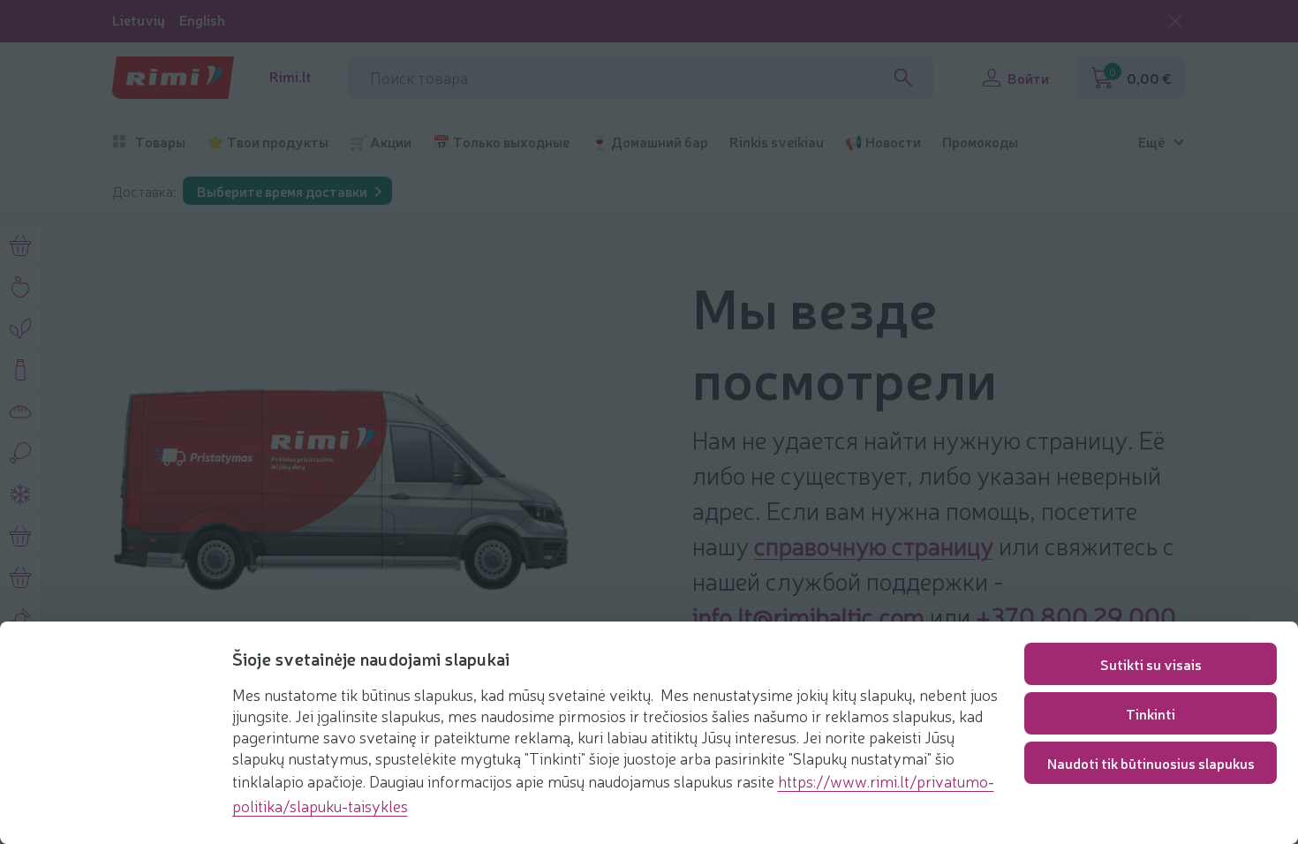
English (202, 20)
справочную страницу (873, 544)
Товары (160, 141)
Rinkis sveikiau (776, 141)
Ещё (1151, 141)
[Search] (903, 77)
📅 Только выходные (501, 141)
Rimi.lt (290, 76)
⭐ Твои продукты (267, 141)
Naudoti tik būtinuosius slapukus (1151, 762)
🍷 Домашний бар (649, 141)
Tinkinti (1150, 713)
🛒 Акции (380, 141)
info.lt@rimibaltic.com (808, 615)
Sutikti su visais (1151, 664)
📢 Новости (883, 141)
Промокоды (980, 141)
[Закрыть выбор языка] (1175, 21)
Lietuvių (138, 20)
